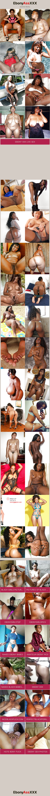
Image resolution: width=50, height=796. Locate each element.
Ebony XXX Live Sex (25, 142)
